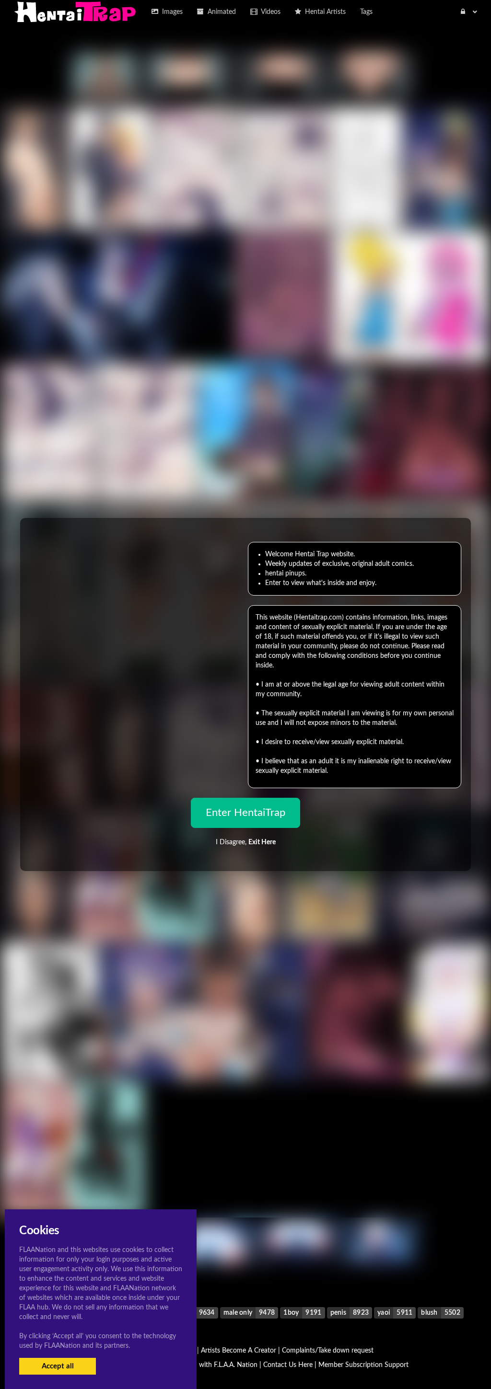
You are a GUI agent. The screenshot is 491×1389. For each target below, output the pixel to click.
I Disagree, (246, 842)
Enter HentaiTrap (245, 812)
